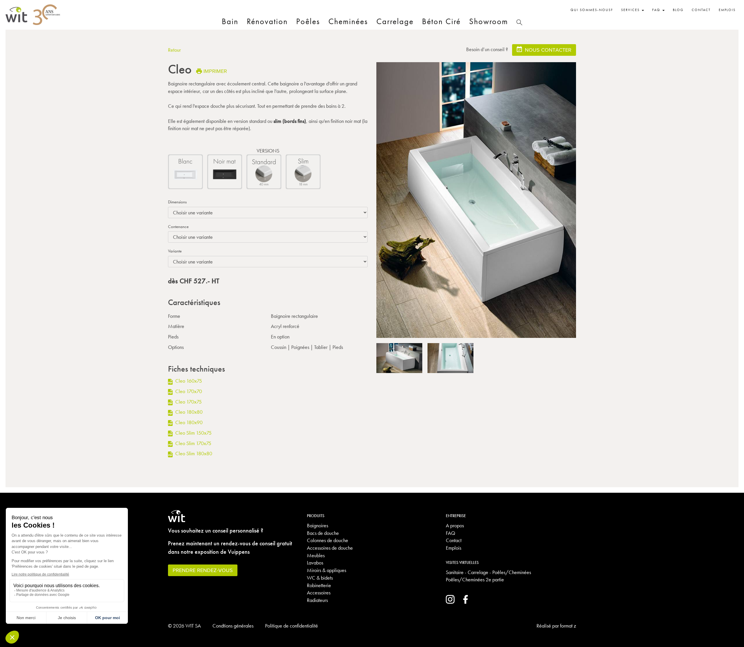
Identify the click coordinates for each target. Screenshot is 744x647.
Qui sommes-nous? (591, 10)
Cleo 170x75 (188, 401)
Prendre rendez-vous (203, 570)
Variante (175, 251)
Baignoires (317, 525)
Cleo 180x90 (188, 422)
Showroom (488, 21)
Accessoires (318, 592)
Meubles (316, 555)
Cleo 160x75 (188, 380)
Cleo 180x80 (188, 411)
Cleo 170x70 (188, 391)
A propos (455, 525)
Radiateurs (317, 600)
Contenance (178, 227)
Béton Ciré (441, 21)
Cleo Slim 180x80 (193, 453)
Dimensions (177, 202)
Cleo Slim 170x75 (192, 443)
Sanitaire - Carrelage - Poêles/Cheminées (488, 572)
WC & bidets (320, 577)
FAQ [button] (657, 10)
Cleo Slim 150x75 (193, 432)
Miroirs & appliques (326, 570)
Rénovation (267, 21)
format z (568, 625)
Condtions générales (232, 625)
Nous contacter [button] (547, 50)
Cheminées (348, 21)
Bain (230, 21)
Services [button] (631, 10)
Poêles (308, 21)
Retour (174, 49)
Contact (701, 10)
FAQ (450, 533)
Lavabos (315, 562)
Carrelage (395, 21)
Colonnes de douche (327, 540)
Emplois (727, 10)
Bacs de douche (323, 533)
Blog (678, 10)
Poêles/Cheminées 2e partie (475, 579)
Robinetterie (319, 585)
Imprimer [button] (215, 71)
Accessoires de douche (330, 547)
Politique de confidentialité (291, 625)
